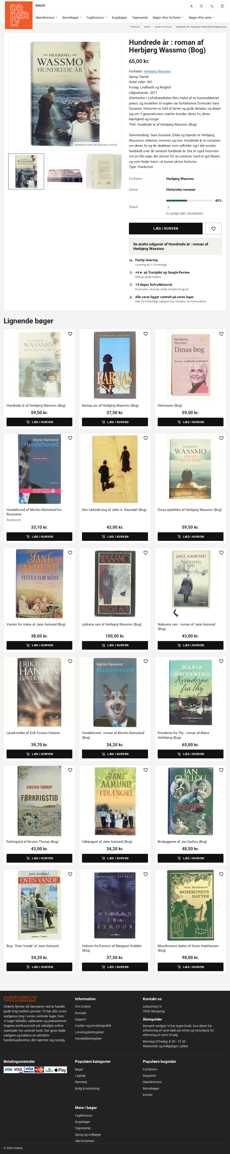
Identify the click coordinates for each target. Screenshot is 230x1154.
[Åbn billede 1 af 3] (65, 94)
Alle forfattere (84, 1141)
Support (80, 1019)
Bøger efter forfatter (167, 17)
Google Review (179, 272)
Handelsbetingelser (88, 1038)
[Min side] (191, 6)
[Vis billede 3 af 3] (104, 171)
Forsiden (135, 27)
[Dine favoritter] (201, 6)
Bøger (147, 27)
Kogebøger (119, 17)
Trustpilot (155, 272)
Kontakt (80, 1013)
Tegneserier (140, 17)
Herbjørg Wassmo (157, 71)
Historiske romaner (181, 190)
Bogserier (149, 1075)
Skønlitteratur (45, 17)
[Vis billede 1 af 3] (26, 171)
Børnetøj (81, 1082)
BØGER (40, 5)
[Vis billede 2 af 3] (65, 171)
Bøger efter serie (200, 17)
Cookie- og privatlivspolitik (93, 1025)
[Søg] (212, 6)
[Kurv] (222, 6)
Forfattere (150, 1069)
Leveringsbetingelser (89, 1032)
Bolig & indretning (87, 1088)
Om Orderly (83, 1006)
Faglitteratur (95, 17)
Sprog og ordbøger (88, 1134)
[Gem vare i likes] (214, 228)
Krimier (148, 1095)
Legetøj (80, 1075)
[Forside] (19, 15)
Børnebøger (70, 17)
